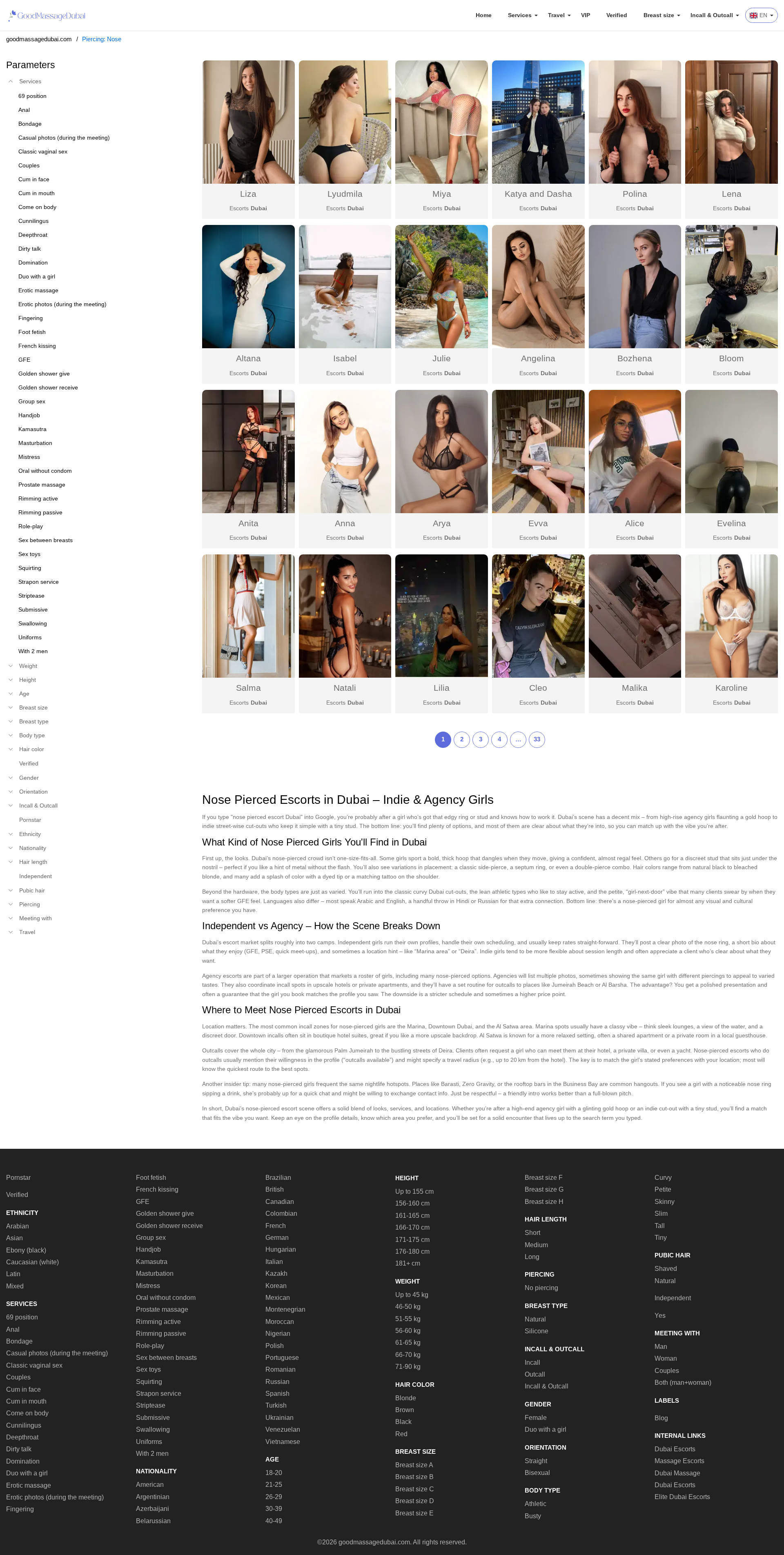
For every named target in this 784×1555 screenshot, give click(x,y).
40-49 (273, 1520)
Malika (635, 687)
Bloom (731, 358)
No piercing (541, 1287)
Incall (532, 1362)
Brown (404, 1409)
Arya (442, 523)
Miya (441, 193)
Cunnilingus (23, 1425)
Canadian (279, 1201)
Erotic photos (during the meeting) (55, 1497)
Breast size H (544, 1201)
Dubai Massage (677, 1473)
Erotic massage (28, 1485)
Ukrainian (279, 1417)
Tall (660, 1225)
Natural (535, 1319)
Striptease (150, 1405)
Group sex (151, 1237)
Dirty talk (18, 1449)
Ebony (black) (26, 1250)
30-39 (273, 1508)
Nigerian (277, 1333)
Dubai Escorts (675, 1449)
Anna (345, 523)
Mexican (277, 1297)
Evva (538, 523)
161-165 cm (412, 1215)
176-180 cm (412, 1251)
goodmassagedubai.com (39, 39)
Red (401, 1433)
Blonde (405, 1398)
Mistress (148, 1285)
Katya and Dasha (538, 193)
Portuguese (282, 1357)
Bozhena (634, 358)
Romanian (280, 1369)
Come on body (27, 1413)
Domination (23, 1461)
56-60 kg (408, 1330)
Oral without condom (166, 1297)
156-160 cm (412, 1203)
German (277, 1237)
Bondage (19, 1341)
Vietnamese (282, 1441)
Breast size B (414, 1476)
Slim (661, 1213)
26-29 (273, 1496)
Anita (248, 523)
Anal (13, 1329)
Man (661, 1346)
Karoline (731, 687)
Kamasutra (151, 1261)
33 (537, 739)
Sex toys (148, 1369)
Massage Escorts (679, 1460)
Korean (276, 1285)
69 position (22, 1317)
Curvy (663, 1177)
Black (403, 1421)
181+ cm (407, 1263)
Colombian (281, 1213)
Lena (732, 193)
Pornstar (30, 819)
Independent (35, 876)
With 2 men (152, 1453)
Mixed (15, 1286)
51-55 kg (408, 1318)
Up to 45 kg (411, 1294)
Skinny (665, 1201)
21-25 (273, 1484)
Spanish (277, 1393)
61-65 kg (408, 1342)
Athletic (535, 1503)
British (274, 1189)
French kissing (157, 1189)
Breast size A (414, 1465)
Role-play (150, 1345)
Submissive (153, 1417)
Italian (274, 1261)
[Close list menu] (10, 81)
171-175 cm (412, 1239)
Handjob (148, 1249)
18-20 (273, 1472)
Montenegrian (285, 1309)
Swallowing (153, 1429)
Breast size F (544, 1177)
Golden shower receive (169, 1225)
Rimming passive (161, 1333)
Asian (14, 1238)
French (275, 1225)
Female (536, 1417)
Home (484, 15)
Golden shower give (165, 1213)
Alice (634, 523)
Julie (441, 358)
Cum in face (23, 1389)
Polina (635, 193)
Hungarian (280, 1249)
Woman (666, 1358)
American (150, 1484)
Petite (663, 1189)
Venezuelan (282, 1429)
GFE (142, 1201)
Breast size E (414, 1513)
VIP (585, 15)
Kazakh (276, 1273)
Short (532, 1232)
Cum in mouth (26, 1401)
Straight (536, 1460)
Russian (277, 1381)
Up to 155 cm (414, 1191)
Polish (274, 1345)
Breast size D (414, 1500)
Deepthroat (22, 1437)
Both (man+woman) (683, 1382)
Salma (248, 687)
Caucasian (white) (32, 1262)
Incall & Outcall (546, 1386)
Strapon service (158, 1393)
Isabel (345, 358)
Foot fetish (151, 1177)
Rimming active (158, 1321)
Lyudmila (345, 193)
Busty (533, 1516)
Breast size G (544, 1189)
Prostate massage (162, 1309)
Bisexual (537, 1472)
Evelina (731, 523)
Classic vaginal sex (34, 1365)
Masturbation (155, 1273)
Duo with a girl (27, 1473)
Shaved (666, 1268)
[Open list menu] (10, 666)
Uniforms (149, 1441)
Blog (661, 1418)
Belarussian (153, 1520)
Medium (536, 1244)
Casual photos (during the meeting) (57, 1353)
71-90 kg (408, 1366)
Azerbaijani (152, 1508)
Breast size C (414, 1489)
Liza (248, 193)
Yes (660, 1315)
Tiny (661, 1237)
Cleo (538, 687)
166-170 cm (412, 1227)
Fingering (20, 1509)
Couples (18, 1377)
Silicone (536, 1331)
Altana (248, 358)
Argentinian (152, 1496)
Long (532, 1256)
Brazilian (278, 1177)
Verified (616, 15)
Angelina (538, 358)
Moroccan (279, 1321)
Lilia (442, 687)
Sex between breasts (166, 1357)
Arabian (17, 1226)
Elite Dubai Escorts (682, 1496)
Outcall (535, 1374)
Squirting (149, 1381)
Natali (345, 687)
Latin (13, 1273)
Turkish (276, 1405)
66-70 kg (408, 1354)
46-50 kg (408, 1306)
